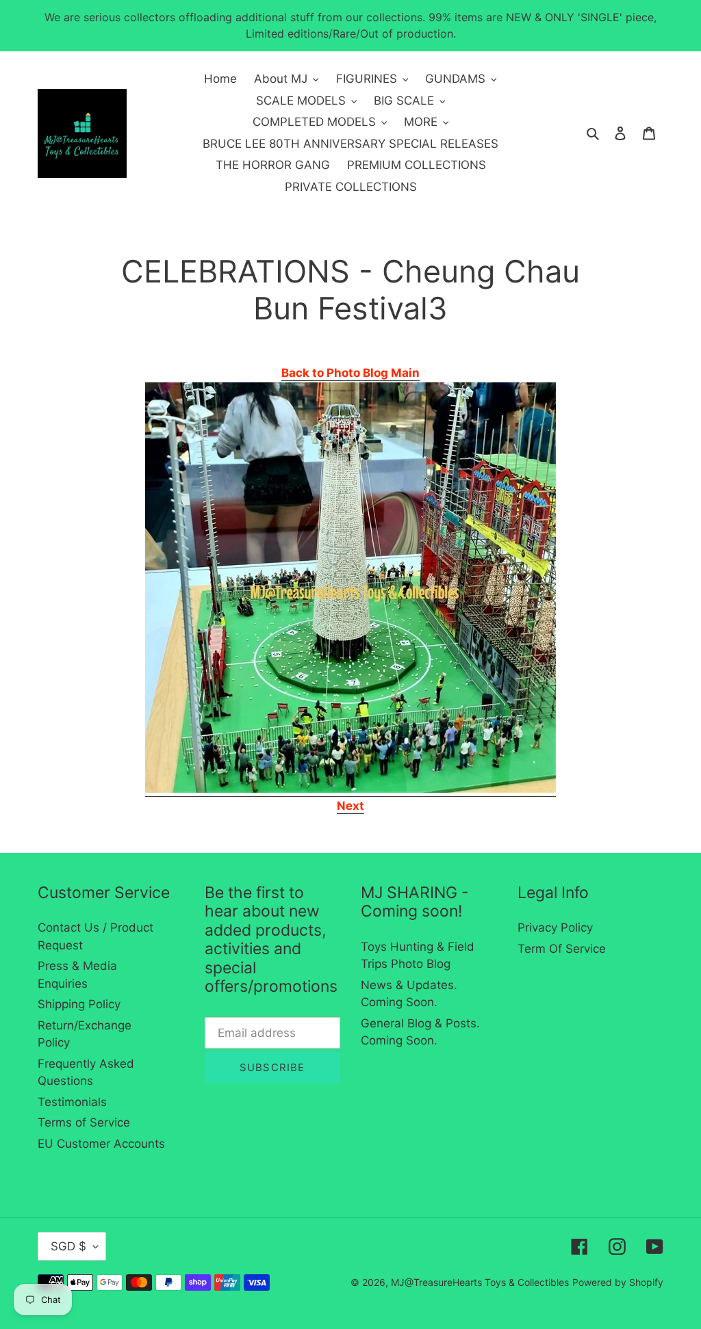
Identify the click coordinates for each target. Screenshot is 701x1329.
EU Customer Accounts (101, 1143)
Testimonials (72, 1102)
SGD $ (68, 1246)
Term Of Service (562, 949)
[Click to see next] (350, 789)
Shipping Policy (79, 1004)
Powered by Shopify (617, 1282)
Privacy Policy (555, 927)
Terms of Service (84, 1122)
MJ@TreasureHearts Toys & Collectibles (480, 1282)
